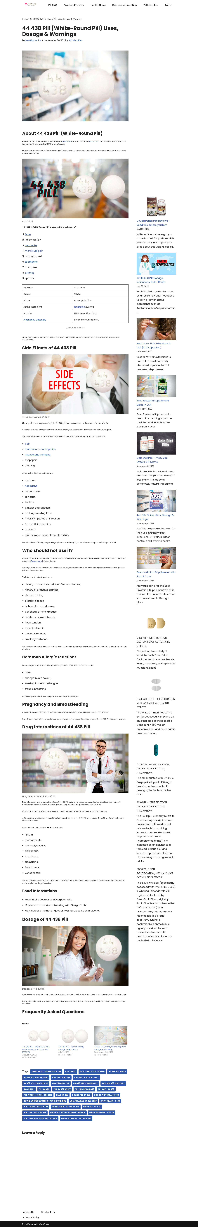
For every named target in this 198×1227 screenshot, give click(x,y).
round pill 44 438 (81, 1095)
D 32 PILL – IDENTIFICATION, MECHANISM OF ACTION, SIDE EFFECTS (153, 642)
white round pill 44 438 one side (40, 1118)
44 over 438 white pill (113, 1083)
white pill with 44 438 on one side (67, 1112)
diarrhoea (31, 449)
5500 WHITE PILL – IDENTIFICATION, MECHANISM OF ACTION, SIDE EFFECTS (155, 873)
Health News (98, 5)
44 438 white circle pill (36, 1083)
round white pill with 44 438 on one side (45, 1101)
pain (27, 443)
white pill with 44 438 (35, 1112)
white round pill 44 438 (101, 1112)
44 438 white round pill (85, 1083)
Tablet (169, 5)
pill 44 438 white (62, 1089)
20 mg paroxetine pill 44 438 (46, 1071)
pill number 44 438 (84, 1089)
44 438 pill (70, 1071)
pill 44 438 (44, 1089)
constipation (48, 449)
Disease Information (124, 5)
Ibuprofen (93, 141)
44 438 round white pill (86, 1077)
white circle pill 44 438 (36, 1106)
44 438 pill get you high (92, 1071)
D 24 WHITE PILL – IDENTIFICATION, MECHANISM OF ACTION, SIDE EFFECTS (156, 703)
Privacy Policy (31, 1217)
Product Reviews (74, 5)
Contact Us (48, 1212)
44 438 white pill (60, 1083)
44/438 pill (29, 1089)
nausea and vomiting (38, 454)
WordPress (44, 1224)
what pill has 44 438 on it (83, 1101)
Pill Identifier (151, 5)
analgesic (66, 141)
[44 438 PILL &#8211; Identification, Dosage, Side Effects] (74, 1035)
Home (25, 19)
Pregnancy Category (34, 319)
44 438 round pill (61, 1077)
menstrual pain (34, 250)
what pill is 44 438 (110, 1101)
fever (28, 234)
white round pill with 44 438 (76, 1118)
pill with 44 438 (106, 1089)
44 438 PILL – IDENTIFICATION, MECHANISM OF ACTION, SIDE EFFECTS (35, 1049)
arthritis (29, 272)
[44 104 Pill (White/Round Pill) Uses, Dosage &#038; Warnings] (110, 1035)
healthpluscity (33, 40)
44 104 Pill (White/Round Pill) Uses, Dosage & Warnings (110, 1048)
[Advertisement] (156, 57)
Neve (24, 1224)
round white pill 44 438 (106, 1095)
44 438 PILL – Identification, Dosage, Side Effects (71, 1048)
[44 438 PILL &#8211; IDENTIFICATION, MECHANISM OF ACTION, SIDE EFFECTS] (38, 1035)
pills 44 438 (62, 1095)
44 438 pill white (117, 1071)
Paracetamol (37, 561)
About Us (28, 1212)
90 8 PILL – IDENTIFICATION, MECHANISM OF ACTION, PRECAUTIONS (152, 806)
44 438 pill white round (36, 1077)
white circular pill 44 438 (65, 1106)
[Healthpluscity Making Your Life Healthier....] (30, 4)
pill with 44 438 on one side (38, 1095)
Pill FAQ (52, 5)
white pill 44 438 (91, 1106)
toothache (31, 261)
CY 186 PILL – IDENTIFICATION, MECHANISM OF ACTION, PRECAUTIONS (153, 768)
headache (31, 245)
